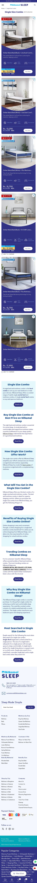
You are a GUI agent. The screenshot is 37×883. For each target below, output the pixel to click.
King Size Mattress (23, 719)
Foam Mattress (5, 753)
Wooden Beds (5, 760)
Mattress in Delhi (6, 792)
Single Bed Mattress (24, 726)
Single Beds (21, 768)
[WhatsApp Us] (35, 862)
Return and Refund (23, 839)
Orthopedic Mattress (7, 742)
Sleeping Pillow (12, 863)
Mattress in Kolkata (6, 797)
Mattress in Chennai (7, 784)
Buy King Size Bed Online (19, 870)
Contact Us (21, 784)
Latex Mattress (5, 745)
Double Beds (21, 765)
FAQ (19, 797)
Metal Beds (4, 763)
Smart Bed (15, 858)
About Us (21, 781)
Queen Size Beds (23, 763)
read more (18, 441)
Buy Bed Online (23, 867)
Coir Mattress (5, 755)
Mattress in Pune (6, 789)
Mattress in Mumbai (6, 786)
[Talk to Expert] (35, 868)
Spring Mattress (5, 750)
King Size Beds (22, 760)
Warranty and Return (24, 841)
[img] (3, 829)
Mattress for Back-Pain (25, 742)
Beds (2, 721)
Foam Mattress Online (8, 867)
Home (2, 8)
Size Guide (21, 729)
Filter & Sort (20, 873)
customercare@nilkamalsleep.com (16, 693)
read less (18, 404)
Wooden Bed (5, 858)
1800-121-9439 (11, 683)
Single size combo (11, 8)
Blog (19, 786)
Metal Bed (28, 856)
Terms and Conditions (7, 841)
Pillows (3, 724)
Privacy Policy (5, 839)
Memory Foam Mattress (8, 739)
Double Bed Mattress (24, 724)
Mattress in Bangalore (7, 781)
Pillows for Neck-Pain (24, 739)
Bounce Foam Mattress (7, 747)
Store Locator (22, 789)
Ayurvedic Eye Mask (14, 865)
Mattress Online (28, 865)
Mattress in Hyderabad (7, 794)
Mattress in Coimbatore (8, 799)
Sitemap (20, 802)
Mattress (3, 719)
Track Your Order (23, 799)
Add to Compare (9, 254)
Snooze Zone (22, 792)
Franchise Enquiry (23, 805)
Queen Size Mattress (24, 721)
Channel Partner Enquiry (25, 807)
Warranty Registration (24, 794)
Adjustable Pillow (14, 861)
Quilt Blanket (18, 856)
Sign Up (30, 707)
